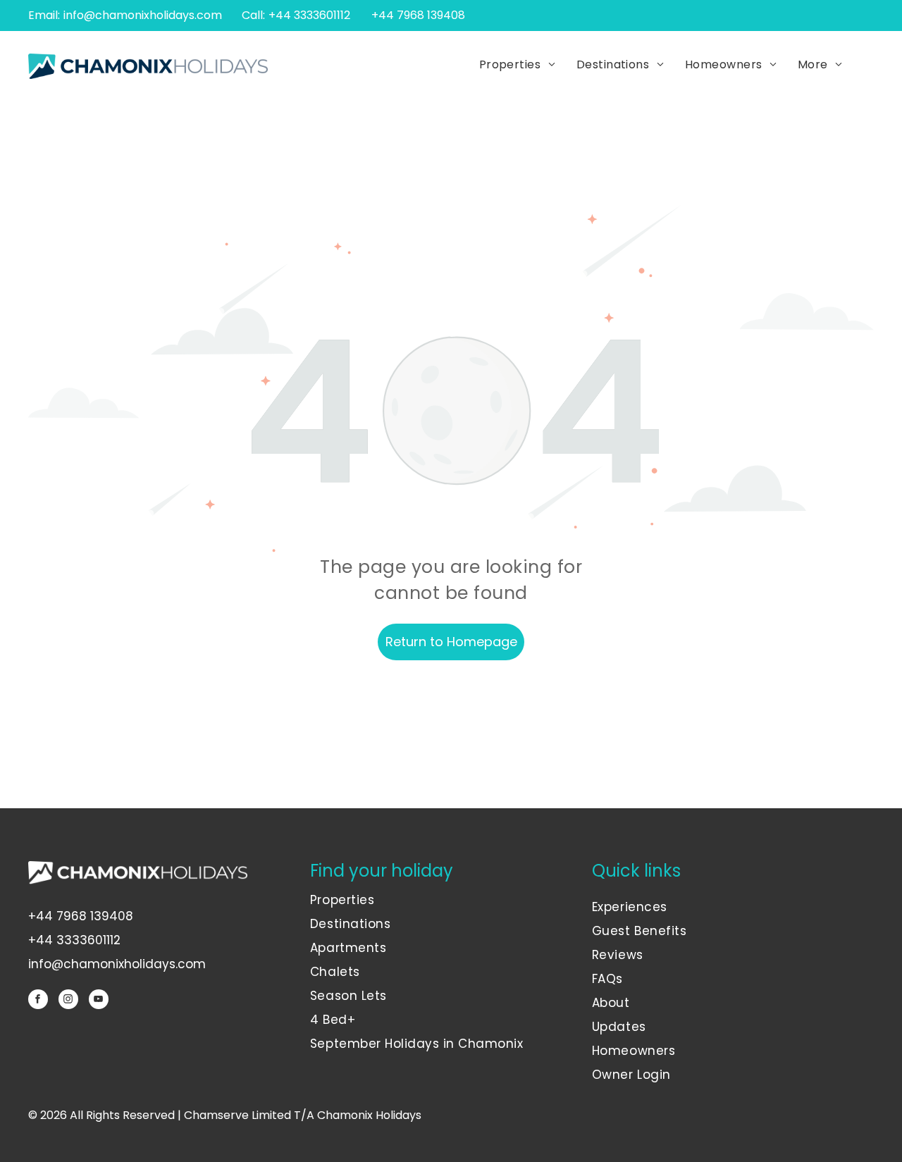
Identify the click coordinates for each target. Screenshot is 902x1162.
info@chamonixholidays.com (142, 15)
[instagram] (68, 1001)
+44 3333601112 (309, 15)
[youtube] (99, 1001)
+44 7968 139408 (80, 916)
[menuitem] (517, 65)
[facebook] (38, 1001)
